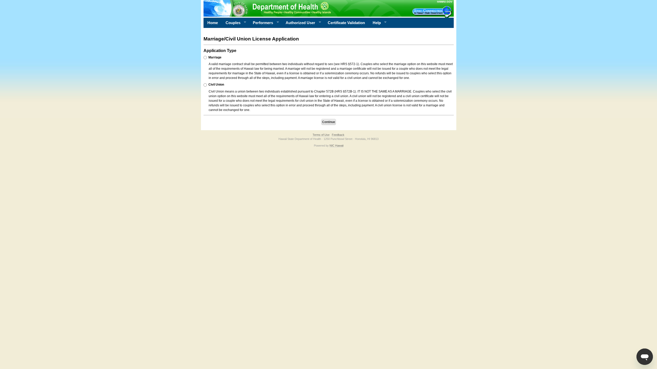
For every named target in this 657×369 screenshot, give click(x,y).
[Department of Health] (304, 8)
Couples (231, 22)
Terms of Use (321, 134)
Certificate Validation (346, 22)
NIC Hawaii (336, 145)
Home (212, 22)
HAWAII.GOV (444, 1)
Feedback (338, 134)
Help (375, 22)
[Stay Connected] (433, 12)
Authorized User (298, 22)
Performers (261, 22)
